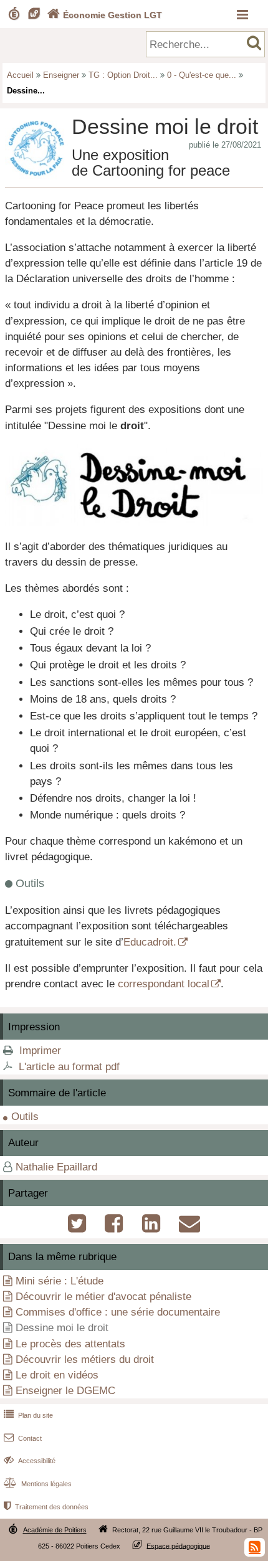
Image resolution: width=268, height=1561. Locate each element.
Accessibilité (29, 1460)
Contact (23, 1438)
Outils (25, 1116)
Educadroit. (149, 942)
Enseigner (61, 75)
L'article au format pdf (69, 1067)
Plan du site (28, 1415)
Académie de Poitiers (55, 1530)
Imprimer (40, 1050)
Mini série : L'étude (59, 1281)
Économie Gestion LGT (104, 15)
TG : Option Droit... (123, 75)
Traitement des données (46, 1507)
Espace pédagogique (178, 1545)
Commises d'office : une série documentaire (118, 1312)
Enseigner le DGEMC (65, 1391)
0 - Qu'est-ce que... (201, 75)
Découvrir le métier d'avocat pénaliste (103, 1296)
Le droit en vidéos (57, 1375)
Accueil (20, 75)
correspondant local (163, 984)
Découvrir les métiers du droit (85, 1359)
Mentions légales (38, 1483)
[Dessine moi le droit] (133, 522)
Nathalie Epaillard (56, 1167)
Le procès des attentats (70, 1344)
